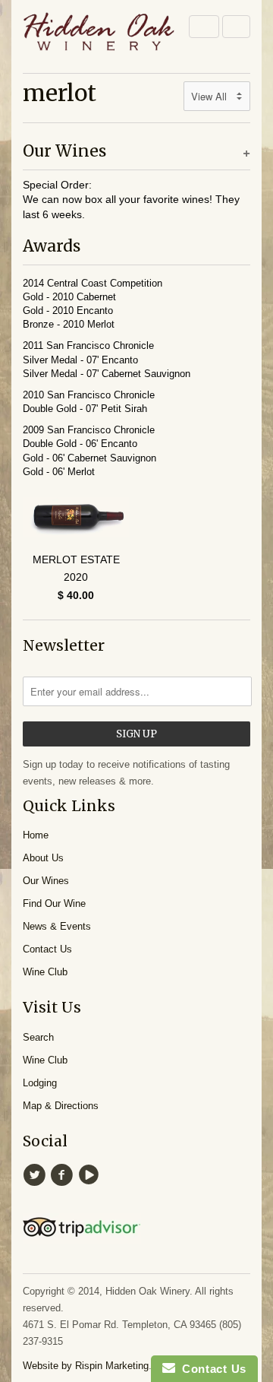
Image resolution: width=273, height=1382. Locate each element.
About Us (43, 858)
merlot (59, 92)
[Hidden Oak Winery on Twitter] (36, 1175)
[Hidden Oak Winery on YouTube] (91, 1175)
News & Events (57, 926)
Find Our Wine (54, 903)
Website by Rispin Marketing (86, 1365)
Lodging (40, 1083)
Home (36, 835)
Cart (236, 26)
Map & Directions (61, 1105)
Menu (204, 26)
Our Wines (46, 880)
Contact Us (47, 949)
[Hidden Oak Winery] (98, 35)
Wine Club (45, 972)
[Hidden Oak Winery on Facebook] (63, 1175)
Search (38, 1037)
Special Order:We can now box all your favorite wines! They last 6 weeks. (131, 199)
